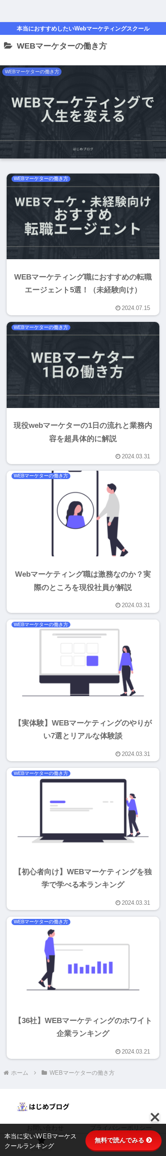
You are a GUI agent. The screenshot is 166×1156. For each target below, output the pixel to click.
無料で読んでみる (119, 1140)
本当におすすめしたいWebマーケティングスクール (83, 28)
